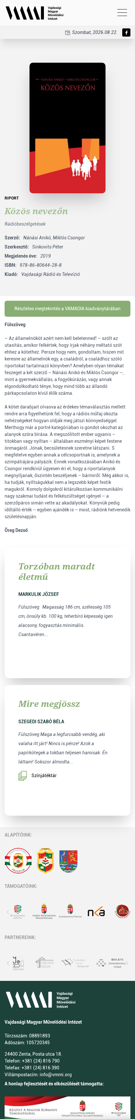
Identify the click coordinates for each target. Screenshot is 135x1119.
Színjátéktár (44, 775)
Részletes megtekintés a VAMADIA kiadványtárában (67, 308)
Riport (12, 198)
